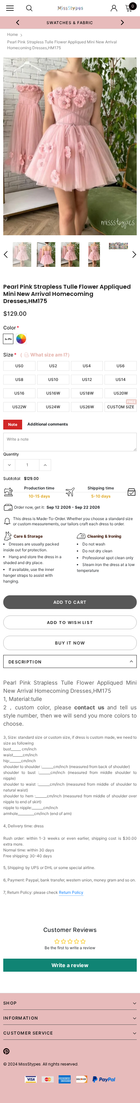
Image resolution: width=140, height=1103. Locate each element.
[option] (70, 146)
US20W (121, 393)
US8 (19, 379)
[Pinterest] (6, 1051)
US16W (53, 393)
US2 (53, 365)
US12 (87, 379)
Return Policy (71, 892)
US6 (121, 365)
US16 (19, 393)
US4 (87, 365)
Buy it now (70, 643)
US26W (87, 406)
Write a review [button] (70, 965)
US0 (19, 365)
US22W (19, 406)
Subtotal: (12, 478)
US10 (53, 379)
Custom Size (120, 406)
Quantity (11, 454)
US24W (53, 406)
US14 (121, 379)
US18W (87, 393)
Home (12, 34)
